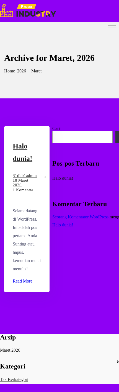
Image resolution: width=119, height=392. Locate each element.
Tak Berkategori (14, 379)
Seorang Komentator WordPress (80, 217)
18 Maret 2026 (20, 182)
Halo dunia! (62, 178)
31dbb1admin (25, 175)
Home (10, 71)
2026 (21, 71)
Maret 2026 (10, 350)
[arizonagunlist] (28, 15)
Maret (36, 71)
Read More (22, 281)
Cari (56, 128)
